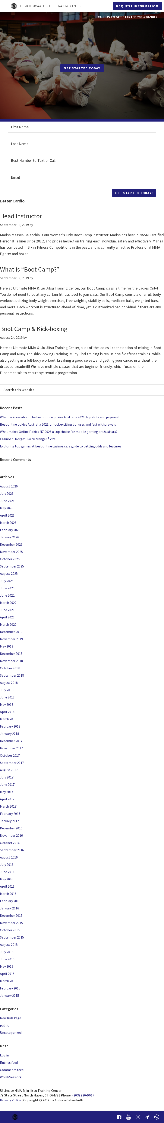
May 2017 (6, 792)
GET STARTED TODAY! (134, 193)
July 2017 (6, 777)
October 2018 (10, 668)
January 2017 (9, 821)
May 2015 (6, 966)
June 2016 (7, 872)
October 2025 (10, 559)
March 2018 (8, 719)
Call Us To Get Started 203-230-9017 (127, 17)
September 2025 (12, 566)
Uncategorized (11, 1032)
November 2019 (11, 639)
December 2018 (11, 653)
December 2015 (11, 915)
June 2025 (7, 588)
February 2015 (10, 988)
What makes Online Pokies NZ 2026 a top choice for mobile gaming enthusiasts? (58, 431)
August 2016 (9, 857)
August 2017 (9, 770)
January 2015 (9, 995)
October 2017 (10, 755)
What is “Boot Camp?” (29, 269)
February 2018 (10, 726)
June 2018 (7, 697)
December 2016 (11, 828)
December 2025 (11, 544)
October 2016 (10, 843)
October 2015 (10, 930)
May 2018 (6, 704)
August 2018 (9, 682)
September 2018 (12, 675)
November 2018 (11, 661)
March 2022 (8, 602)
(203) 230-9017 (83, 1095)
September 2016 (12, 850)
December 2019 (11, 632)
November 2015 (11, 923)
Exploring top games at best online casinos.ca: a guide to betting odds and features (60, 446)
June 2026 (7, 501)
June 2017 (7, 784)
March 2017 (8, 806)
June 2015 (7, 959)
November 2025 (11, 552)
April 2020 (7, 617)
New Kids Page (10, 1018)
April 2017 (7, 799)
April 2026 (7, 515)
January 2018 (9, 733)
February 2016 (10, 901)
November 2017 (11, 748)
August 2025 (9, 573)
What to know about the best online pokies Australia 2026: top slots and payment (59, 417)
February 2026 (10, 530)
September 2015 (12, 937)
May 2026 (6, 508)
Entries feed (9, 1062)
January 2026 (9, 537)
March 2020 (8, 624)
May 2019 (6, 646)
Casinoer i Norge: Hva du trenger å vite (28, 439)
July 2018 (6, 690)
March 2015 (8, 981)
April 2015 (7, 973)
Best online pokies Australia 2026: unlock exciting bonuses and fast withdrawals (58, 424)
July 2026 (6, 493)
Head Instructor (21, 216)
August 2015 (9, 944)
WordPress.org (11, 1077)
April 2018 (7, 712)
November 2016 (11, 835)
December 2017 (11, 741)
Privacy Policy (10, 1100)
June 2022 (7, 595)
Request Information (137, 6)
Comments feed (11, 1070)
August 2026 (9, 486)
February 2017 (10, 813)
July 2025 (6, 581)
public (4, 1025)
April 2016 (7, 886)
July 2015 (6, 952)
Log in (4, 1055)
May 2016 (6, 879)
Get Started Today (82, 68)
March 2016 (8, 893)
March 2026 (8, 522)
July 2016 (6, 864)
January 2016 (9, 908)
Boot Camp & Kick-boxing (33, 329)
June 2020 (7, 610)
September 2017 (12, 763)
